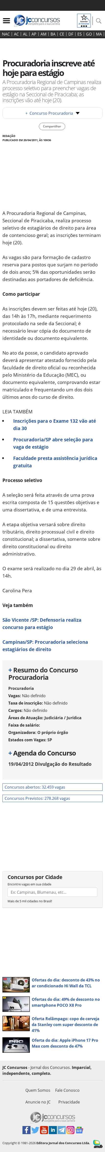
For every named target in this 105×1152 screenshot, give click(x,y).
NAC (6, 34)
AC (16, 34)
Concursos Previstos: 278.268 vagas (37, 798)
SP (49, 740)
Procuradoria (21, 688)
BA (53, 34)
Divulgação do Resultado (50, 764)
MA (99, 34)
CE (62, 34)
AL (25, 34)
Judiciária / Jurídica (63, 717)
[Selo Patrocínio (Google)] (84, 20)
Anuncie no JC (38, 1102)
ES (79, 34)
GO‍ (89, 34)
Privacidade (69, 1102)
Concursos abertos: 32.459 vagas (35, 787)
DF (70, 34)
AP (34, 34)
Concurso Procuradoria (49, 113)
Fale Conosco (67, 1090)
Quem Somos (37, 1090)
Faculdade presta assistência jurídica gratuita (55, 462)
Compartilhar (52, 126)
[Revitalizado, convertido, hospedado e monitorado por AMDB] (98, 1143)
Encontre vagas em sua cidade (29, 884)
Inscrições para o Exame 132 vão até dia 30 (54, 425)
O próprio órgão (52, 732)
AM (43, 34)
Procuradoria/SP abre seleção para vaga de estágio (53, 443)
